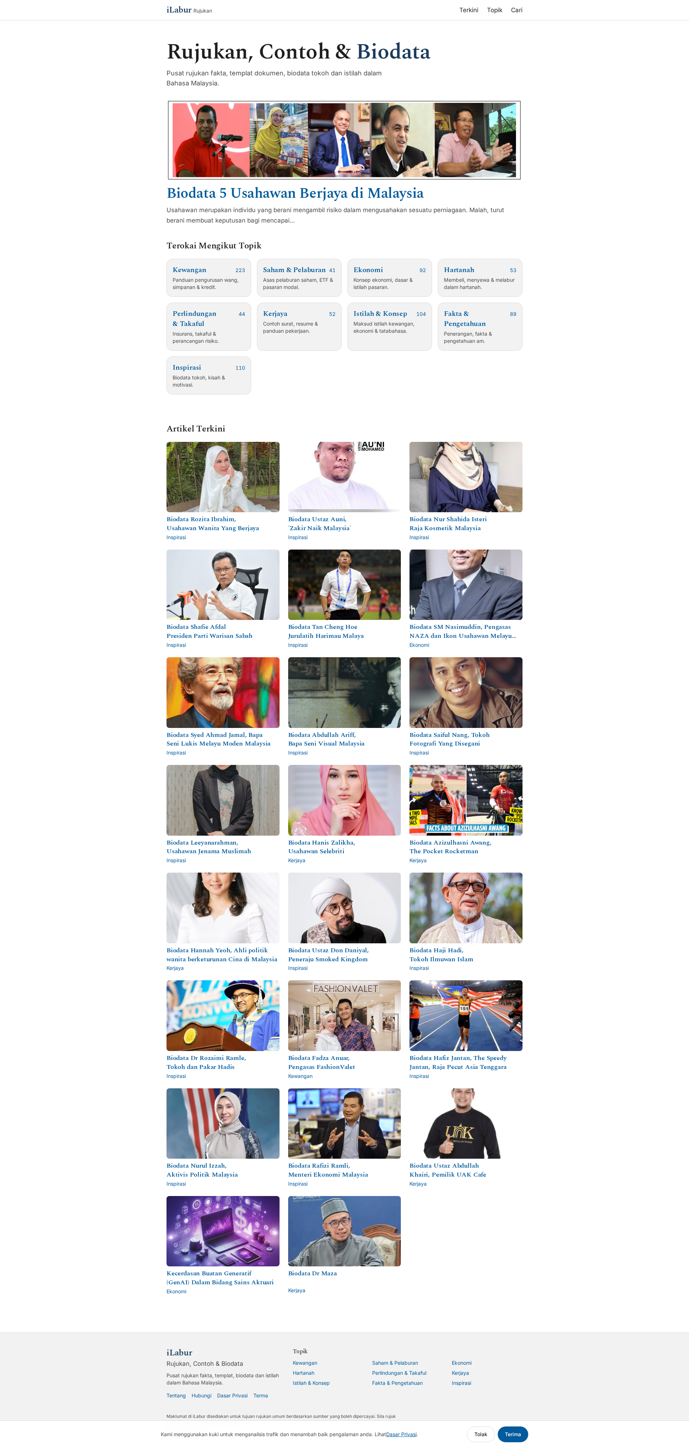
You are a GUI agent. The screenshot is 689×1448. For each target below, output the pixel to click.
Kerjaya (460, 1373)
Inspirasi (461, 1383)
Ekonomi (462, 1363)
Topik (494, 10)
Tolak (480, 1434)
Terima (513, 1434)
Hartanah (303, 1373)
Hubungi (201, 1395)
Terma (260, 1395)
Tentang (176, 1395)
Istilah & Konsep (311, 1383)
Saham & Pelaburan (395, 1363)
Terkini (468, 10)
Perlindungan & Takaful (399, 1373)
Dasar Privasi (232, 1395)
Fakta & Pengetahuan (397, 1383)
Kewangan (305, 1363)
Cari (516, 10)
